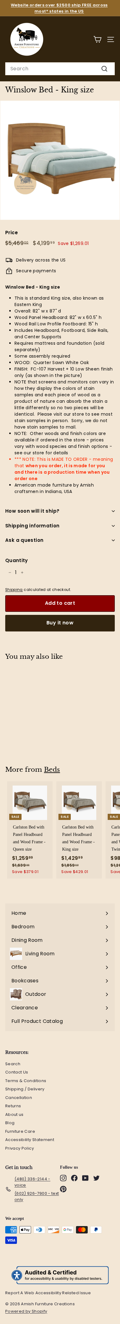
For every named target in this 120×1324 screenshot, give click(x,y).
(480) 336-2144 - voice (32, 1182)
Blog (9, 1123)
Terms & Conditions (25, 1081)
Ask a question (24, 540)
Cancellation (18, 1098)
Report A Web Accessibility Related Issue (48, 1293)
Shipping (14, 589)
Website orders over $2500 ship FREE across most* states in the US (59, 8)
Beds (52, 770)
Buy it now (60, 622)
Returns (13, 1106)
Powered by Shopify (29, 1311)
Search (12, 1064)
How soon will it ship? (32, 511)
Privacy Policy (19, 1148)
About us (14, 1114)
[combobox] (60, 68)
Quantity (16, 560)
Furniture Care (20, 1131)
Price (11, 232)
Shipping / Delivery (25, 1089)
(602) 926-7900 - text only (36, 1196)
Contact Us (16, 1072)
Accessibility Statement (29, 1140)
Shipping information (32, 525)
